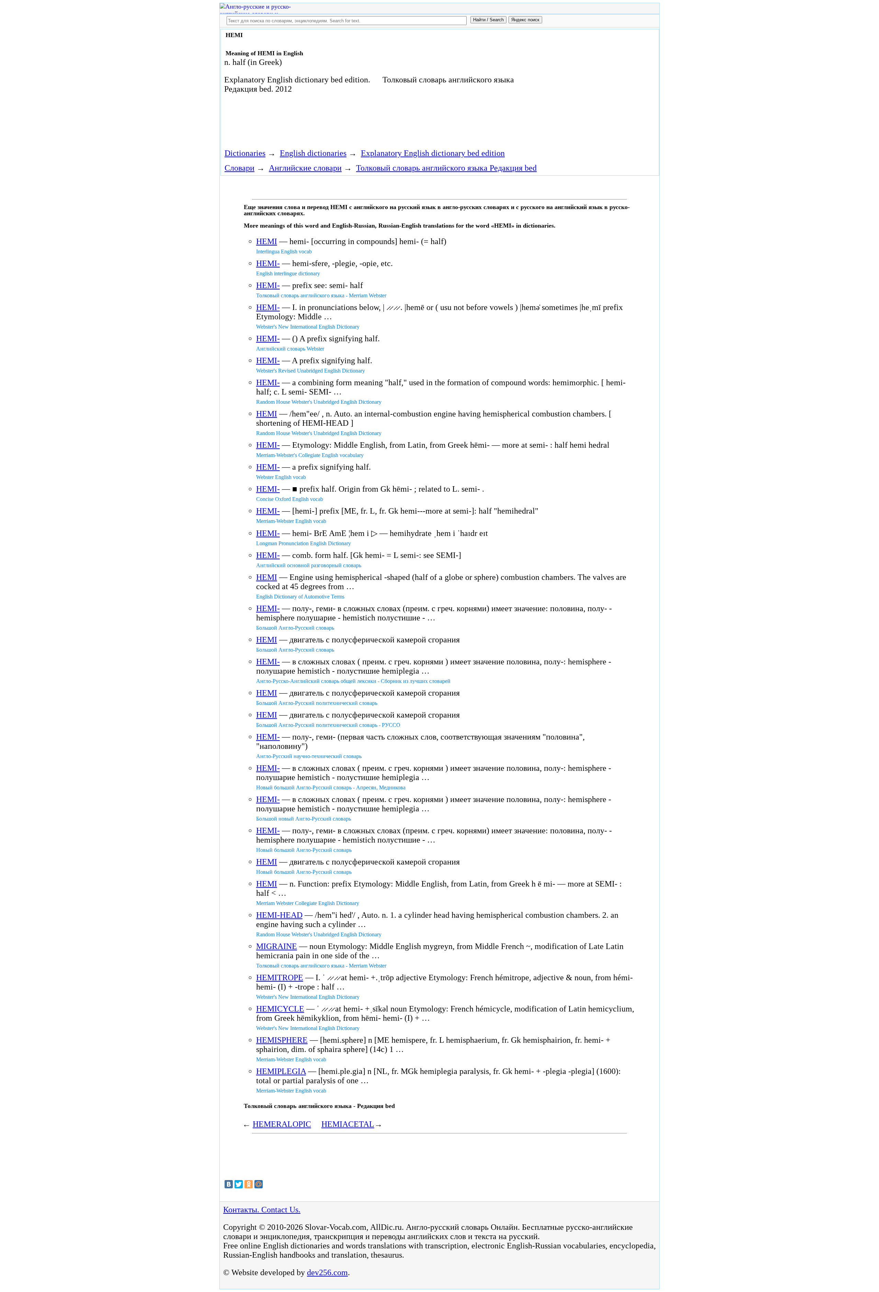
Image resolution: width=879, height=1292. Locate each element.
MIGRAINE (276, 946)
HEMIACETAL (347, 1124)
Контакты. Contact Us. (261, 1209)
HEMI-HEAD (279, 915)
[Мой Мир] (258, 1184)
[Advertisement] (579, 86)
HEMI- (268, 263)
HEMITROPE (279, 977)
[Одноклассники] (248, 1184)
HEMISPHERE (282, 1040)
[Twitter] (239, 1184)
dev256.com (327, 1272)
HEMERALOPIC (282, 1124)
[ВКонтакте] (229, 1184)
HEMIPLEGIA (281, 1071)
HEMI (266, 241)
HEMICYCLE (280, 1008)
